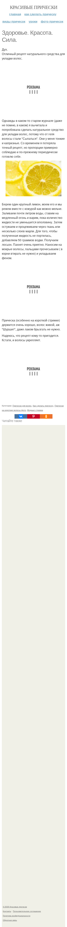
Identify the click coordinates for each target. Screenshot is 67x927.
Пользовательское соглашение (27, 911)
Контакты (7, 911)
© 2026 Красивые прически (15, 906)
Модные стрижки (35, 410)
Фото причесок (52, 21)
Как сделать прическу (40, 14)
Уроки (33, 21)
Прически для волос (22, 405)
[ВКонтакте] (21, 416)
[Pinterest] (33, 416)
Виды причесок (13, 21)
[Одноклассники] (46, 416)
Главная (15, 14)
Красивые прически (33, 7)
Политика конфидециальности (16, 915)
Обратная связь (10, 920)
